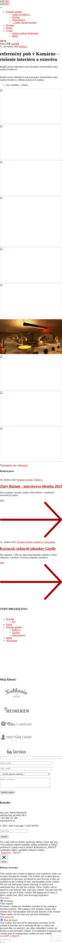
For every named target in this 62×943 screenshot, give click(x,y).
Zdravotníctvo (18, 20)
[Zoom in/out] (10, 939)
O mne (9, 30)
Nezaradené (49, 542)
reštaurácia (23, 465)
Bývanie (10, 25)
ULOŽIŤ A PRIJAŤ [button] (10, 936)
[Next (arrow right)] (4, 942)
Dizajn (9, 28)
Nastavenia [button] (6, 852)
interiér (8, 465)
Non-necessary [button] (7, 917)
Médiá (15, 36)
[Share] (4, 939)
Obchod (16, 17)
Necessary (8, 901)
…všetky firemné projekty (24, 22)
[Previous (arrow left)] (1, 942)
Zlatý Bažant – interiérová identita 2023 (31, 486)
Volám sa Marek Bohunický (25, 33)
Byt (13, 621)
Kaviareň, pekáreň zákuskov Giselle (28, 548)
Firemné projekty (14, 11)
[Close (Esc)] (1, 939)
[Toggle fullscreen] (7, 939)
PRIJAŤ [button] (17, 852)
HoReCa (23, 46)
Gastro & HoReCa (21, 14)
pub (14, 465)
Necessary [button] (5, 898)
